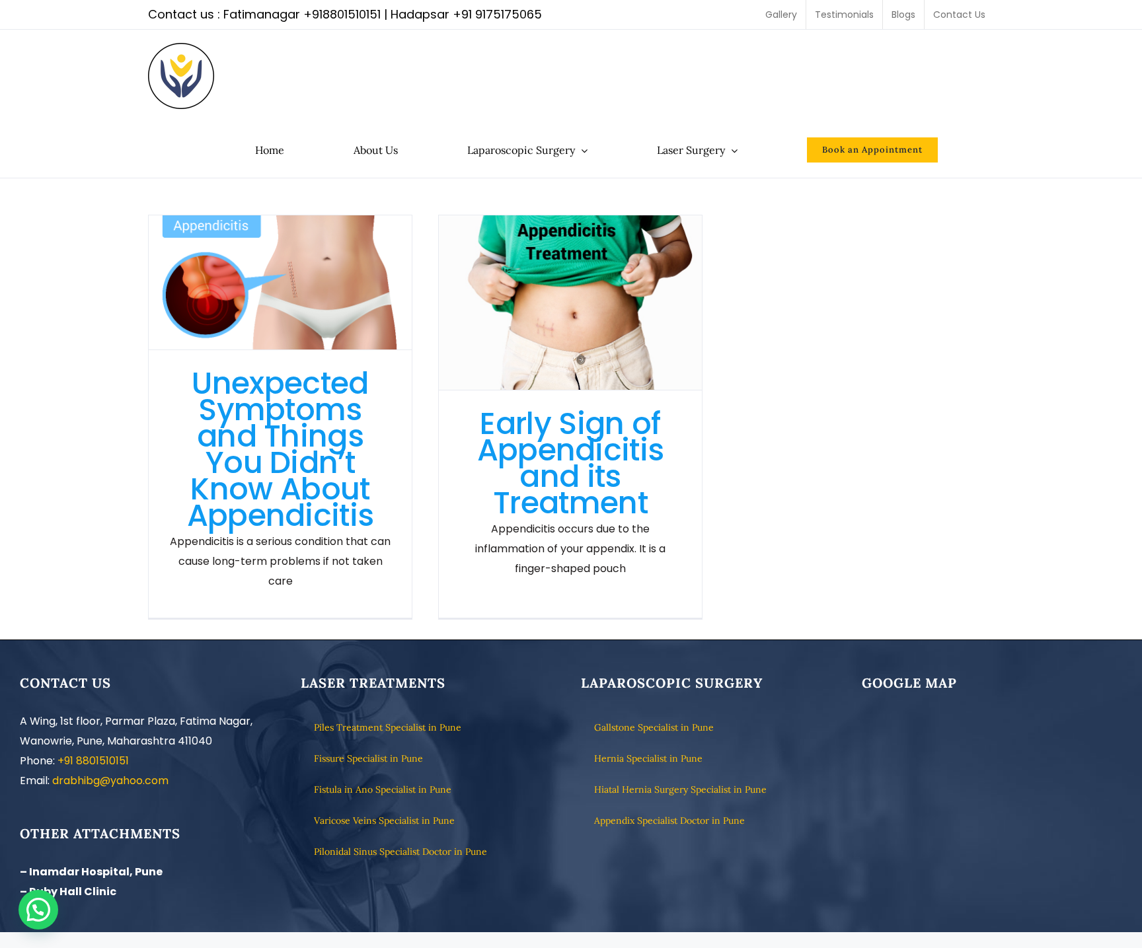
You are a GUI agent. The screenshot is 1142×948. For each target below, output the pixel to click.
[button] (38, 910)
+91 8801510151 (93, 760)
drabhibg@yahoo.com (110, 780)
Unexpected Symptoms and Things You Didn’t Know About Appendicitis (280, 282)
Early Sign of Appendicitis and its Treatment (571, 302)
